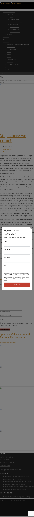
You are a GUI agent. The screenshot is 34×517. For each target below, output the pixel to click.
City (5, 265)
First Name (7, 249)
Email (5, 241)
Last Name (7, 257)
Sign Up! (17, 285)
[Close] (31, 228)
